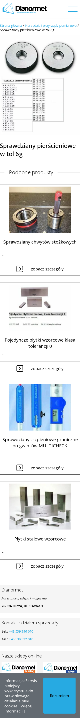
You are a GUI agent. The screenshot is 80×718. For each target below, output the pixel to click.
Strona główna (11, 25)
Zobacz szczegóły (47, 269)
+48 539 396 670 (21, 631)
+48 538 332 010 (21, 639)
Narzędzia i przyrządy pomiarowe (51, 25)
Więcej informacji (18, 708)
